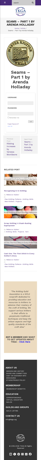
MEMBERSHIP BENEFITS (15, 389)
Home (17, 28)
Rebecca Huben (12, 195)
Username (12, 97)
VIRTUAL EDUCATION (14, 400)
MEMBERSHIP (13, 385)
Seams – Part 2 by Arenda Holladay (28, 144)
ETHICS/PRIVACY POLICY (15, 380)
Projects (18, 201)
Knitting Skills (28, 199)
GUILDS (9, 402)
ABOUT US (11, 367)
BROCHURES (11, 378)
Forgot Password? (13, 124)
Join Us (10, 126)
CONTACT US (13, 416)
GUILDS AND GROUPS (17, 407)
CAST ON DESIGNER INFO (16, 376)
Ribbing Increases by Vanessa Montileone (12, 147)
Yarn (26, 232)
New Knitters (9, 201)
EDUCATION (12, 394)
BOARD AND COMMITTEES (16, 373)
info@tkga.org (11, 419)
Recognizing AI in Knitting (15, 191)
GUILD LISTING (12, 411)
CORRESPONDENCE (13, 397)
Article (23, 28)
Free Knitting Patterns (13, 199)
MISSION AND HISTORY (15, 371)
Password (12, 108)
